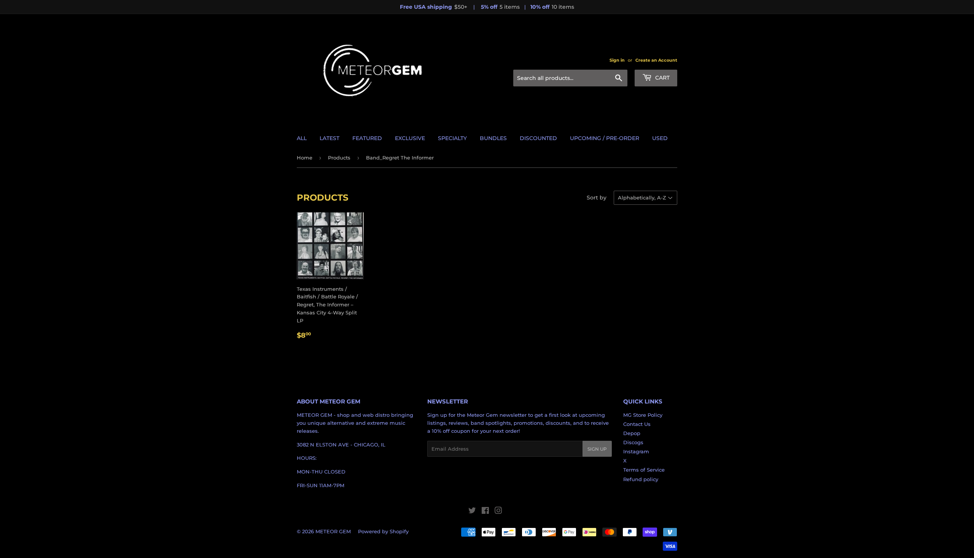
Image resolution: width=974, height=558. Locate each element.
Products (339, 158)
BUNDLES (493, 138)
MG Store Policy (642, 415)
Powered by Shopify (383, 531)
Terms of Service (644, 470)
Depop (631, 433)
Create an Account (656, 60)
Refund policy (640, 479)
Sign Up (597, 449)
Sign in (617, 60)
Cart (662, 77)
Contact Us (637, 424)
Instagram (636, 451)
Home (304, 158)
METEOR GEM (333, 531)
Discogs (633, 442)
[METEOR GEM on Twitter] (472, 512)
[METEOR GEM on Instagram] (498, 512)
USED (660, 138)
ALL (302, 138)
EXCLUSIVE (410, 138)
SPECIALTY (452, 138)
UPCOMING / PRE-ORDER (604, 138)
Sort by (596, 197)
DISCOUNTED (538, 138)
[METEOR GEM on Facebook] (485, 512)
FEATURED (367, 138)
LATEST (329, 138)
